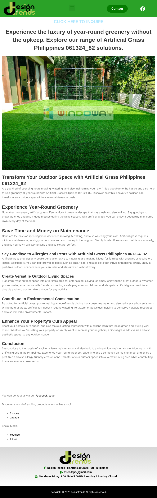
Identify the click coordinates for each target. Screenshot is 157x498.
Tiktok (13, 439)
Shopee (14, 413)
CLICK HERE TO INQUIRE (78, 21)
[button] (72, 8)
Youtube (15, 434)
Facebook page (45, 395)
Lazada (14, 417)
